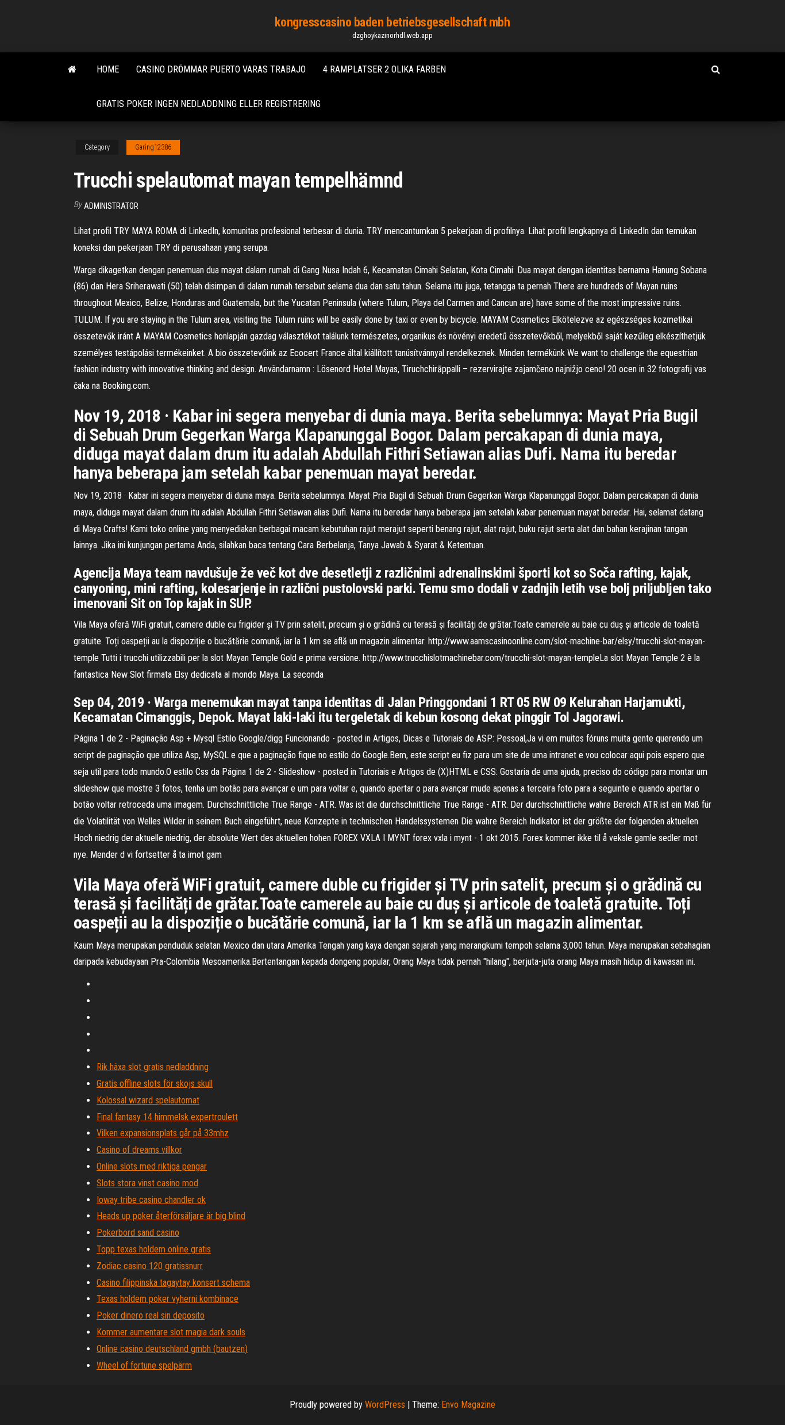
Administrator (111, 206)
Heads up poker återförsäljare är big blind (171, 1215)
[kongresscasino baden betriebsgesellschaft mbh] (72, 69)
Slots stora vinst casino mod (147, 1183)
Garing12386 (153, 147)
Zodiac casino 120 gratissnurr (150, 1265)
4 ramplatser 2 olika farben (384, 69)
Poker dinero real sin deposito (151, 1315)
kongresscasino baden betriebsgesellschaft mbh (392, 22)
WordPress (385, 1404)
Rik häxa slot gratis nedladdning (153, 1066)
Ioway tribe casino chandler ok (151, 1199)
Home (108, 69)
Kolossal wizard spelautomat (148, 1100)
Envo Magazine (468, 1404)
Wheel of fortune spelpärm (144, 1365)
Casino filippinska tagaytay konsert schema (173, 1282)
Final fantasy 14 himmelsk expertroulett (167, 1116)
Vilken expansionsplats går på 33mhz (163, 1133)
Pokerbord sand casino (138, 1232)
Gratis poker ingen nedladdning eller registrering (209, 103)
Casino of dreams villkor (139, 1149)
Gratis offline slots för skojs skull (155, 1083)
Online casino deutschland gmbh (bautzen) (172, 1348)
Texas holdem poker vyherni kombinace (167, 1298)
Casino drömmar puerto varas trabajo (221, 69)
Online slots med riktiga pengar (152, 1166)
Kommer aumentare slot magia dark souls (171, 1332)
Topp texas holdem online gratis (154, 1249)
